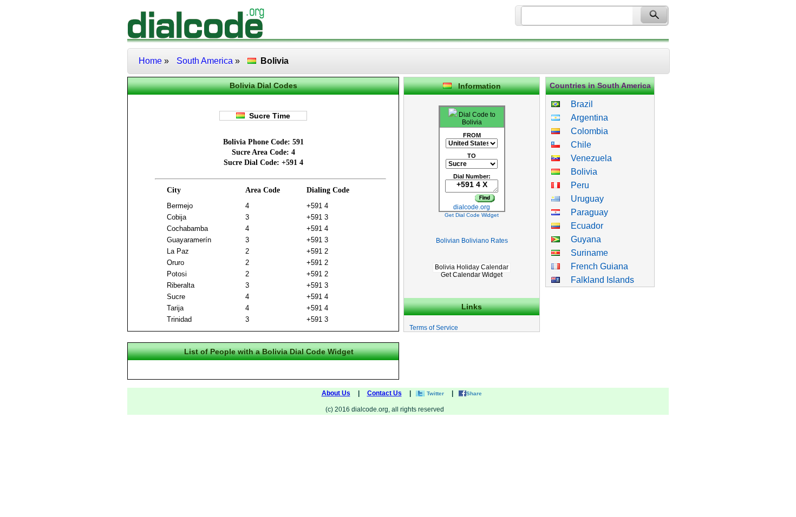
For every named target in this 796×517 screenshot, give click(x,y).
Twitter (435, 393)
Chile (575, 144)
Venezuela (586, 158)
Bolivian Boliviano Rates (472, 240)
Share (474, 393)
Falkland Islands (597, 279)
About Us (336, 393)
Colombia (584, 131)
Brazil (576, 104)
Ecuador (581, 225)
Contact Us (384, 393)
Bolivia (578, 171)
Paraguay (584, 212)
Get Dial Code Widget (472, 215)
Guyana (580, 239)
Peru (574, 185)
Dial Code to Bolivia (476, 118)
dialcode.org (471, 207)
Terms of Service (433, 328)
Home (150, 60)
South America (205, 60)
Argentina (584, 117)
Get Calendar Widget (472, 275)
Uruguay (582, 198)
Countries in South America (600, 85)
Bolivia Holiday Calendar (471, 267)
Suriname (584, 252)
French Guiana (594, 266)
